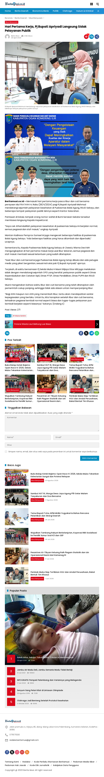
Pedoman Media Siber (84, 761)
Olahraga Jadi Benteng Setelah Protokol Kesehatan (42, 700)
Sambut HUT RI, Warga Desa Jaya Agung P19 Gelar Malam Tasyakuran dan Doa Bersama (51, 368)
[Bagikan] (97, 36)
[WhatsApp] (97, 333)
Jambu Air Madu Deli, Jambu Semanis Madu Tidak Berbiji (44, 670)
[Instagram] (17, 752)
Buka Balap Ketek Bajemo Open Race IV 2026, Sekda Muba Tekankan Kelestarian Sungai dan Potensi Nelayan (18, 368)
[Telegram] (91, 333)
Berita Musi (15, 36)
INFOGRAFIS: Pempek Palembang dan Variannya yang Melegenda (49, 680)
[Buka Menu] (91, 4)
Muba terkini (20, 315)
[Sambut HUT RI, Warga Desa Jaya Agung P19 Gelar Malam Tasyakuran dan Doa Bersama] (52, 353)
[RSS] (27, 752)
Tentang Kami (12, 761)
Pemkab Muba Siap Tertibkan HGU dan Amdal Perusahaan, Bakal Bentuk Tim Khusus (83, 399)
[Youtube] (22, 752)
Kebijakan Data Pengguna (66, 765)
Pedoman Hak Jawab (15, 765)
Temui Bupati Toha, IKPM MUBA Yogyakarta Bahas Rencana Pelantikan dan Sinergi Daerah (81, 368)
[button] (97, 4)
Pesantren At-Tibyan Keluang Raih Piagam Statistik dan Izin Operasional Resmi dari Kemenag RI (51, 399)
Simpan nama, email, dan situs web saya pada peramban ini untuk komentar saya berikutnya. (52, 451)
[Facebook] (81, 333)
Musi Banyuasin (12, 22)
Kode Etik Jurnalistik (39, 765)
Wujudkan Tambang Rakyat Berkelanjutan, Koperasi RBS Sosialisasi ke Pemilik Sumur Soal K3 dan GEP (18, 399)
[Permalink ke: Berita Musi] (8, 36)
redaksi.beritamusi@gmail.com (24, 740)
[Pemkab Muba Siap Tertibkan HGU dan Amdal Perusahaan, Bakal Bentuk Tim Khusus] (84, 384)
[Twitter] (86, 333)
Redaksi (26, 761)
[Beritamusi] (15, 4)
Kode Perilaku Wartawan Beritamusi (51, 761)
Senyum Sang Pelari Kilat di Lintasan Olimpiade (40, 690)
